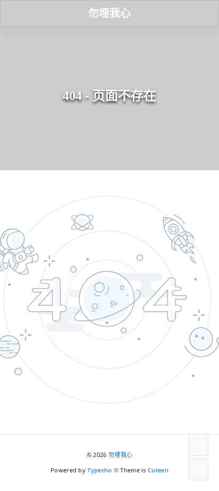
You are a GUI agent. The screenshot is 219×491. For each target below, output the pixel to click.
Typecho (99, 470)
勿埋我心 (120, 455)
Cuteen (158, 470)
